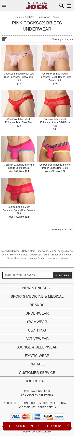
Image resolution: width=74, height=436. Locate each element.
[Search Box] (61, 5)
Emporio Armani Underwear (43, 258)
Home (18, 17)
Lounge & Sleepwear (37, 346)
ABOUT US (10, 402)
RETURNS (23, 402)
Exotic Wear (37, 355)
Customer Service (37, 372)
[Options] (4, 38)
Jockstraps (36, 254)
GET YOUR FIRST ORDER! (39, 425)
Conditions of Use (41, 431)
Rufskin (64, 258)
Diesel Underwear (16, 258)
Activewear (37, 338)
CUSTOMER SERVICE (43, 402)
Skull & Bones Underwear (57, 254)
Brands (37, 304)
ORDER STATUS (47, 407)
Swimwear (37, 321)
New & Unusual (37, 287)
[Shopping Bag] (69, 5)
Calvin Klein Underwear (35, 250)
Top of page (37, 380)
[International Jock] (37, 3)
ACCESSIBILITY (27, 407)
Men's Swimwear (19, 254)
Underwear (37, 313)
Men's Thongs (57, 250)
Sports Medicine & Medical (37, 296)
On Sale (37, 363)
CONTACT (63, 402)
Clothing (37, 330)
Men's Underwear (10, 250)
